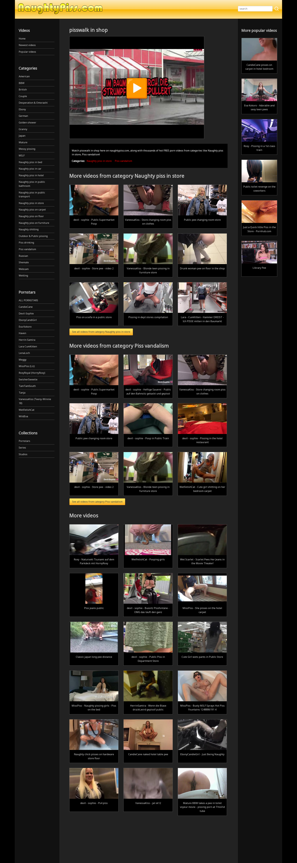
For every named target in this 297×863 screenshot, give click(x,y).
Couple (23, 96)
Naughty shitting (29, 229)
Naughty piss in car (30, 168)
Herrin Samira (27, 340)
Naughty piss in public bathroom (32, 184)
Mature (23, 142)
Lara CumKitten (28, 346)
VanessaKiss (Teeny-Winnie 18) (35, 401)
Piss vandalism (27, 249)
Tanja (22, 392)
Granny (23, 129)
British (23, 89)
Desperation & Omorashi (33, 102)
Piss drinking (26, 242)
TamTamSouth (27, 386)
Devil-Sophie (26, 313)
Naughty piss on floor (31, 216)
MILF (22, 155)
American (24, 76)
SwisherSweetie (28, 379)
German (23, 116)
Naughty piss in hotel (31, 175)
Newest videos (27, 45)
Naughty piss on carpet (32, 209)
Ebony (22, 109)
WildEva (23, 416)
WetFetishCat (26, 410)
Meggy (22, 359)
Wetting (23, 275)
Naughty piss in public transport (32, 194)
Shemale (24, 262)
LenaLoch (24, 353)
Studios (23, 454)
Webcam (24, 269)
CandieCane (26, 307)
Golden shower (27, 122)
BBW (21, 83)
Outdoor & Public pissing (33, 236)
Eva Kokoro (25, 326)
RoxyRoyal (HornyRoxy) (32, 373)
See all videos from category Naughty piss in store (101, 331)
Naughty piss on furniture (34, 223)
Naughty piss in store (31, 203)
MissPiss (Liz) (27, 366)
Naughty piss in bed (30, 162)
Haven (22, 333)
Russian (23, 256)
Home (22, 38)
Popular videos (27, 51)
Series (22, 447)
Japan (22, 135)
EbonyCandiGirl (28, 320)
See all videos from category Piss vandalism (97, 501)
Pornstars (24, 441)
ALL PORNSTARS (28, 300)
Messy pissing (27, 149)
